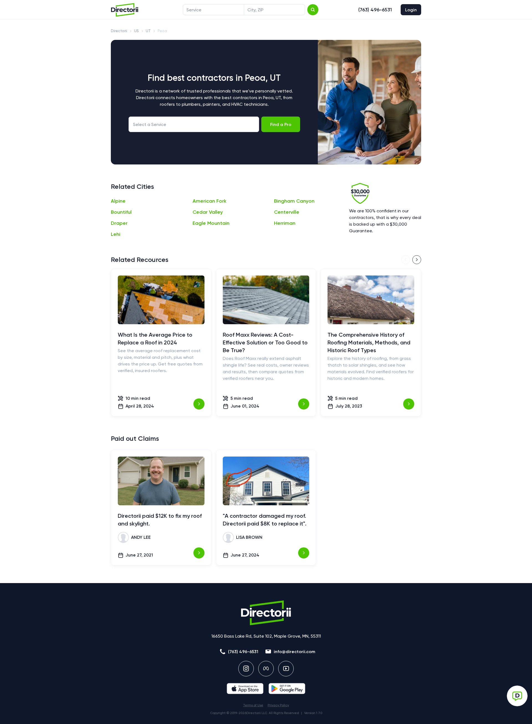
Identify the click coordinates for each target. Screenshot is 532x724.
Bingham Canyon (294, 201)
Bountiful (121, 212)
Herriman (284, 223)
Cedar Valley (208, 212)
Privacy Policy (278, 705)
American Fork (209, 201)
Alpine (118, 201)
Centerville (286, 212)
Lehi (115, 234)
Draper (119, 223)
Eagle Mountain (211, 223)
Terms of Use (253, 705)
